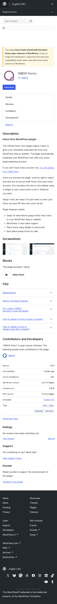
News (5, 502)
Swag (34, 534)
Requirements (9, 292)
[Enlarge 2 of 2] (50, 246)
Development (11, 117)
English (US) (49, 400)
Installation (10, 111)
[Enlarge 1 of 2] (24, 246)
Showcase (35, 498)
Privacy (6, 512)
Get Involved (36, 520)
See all (51, 438)
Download (9, 87)
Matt (6, 547)
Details (8, 97)
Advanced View (10, 418)
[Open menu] (53, 4)
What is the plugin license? (15, 301)
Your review (8, 438)
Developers (8, 530)
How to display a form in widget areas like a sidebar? (16, 328)
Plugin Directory (10, 12)
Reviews (9, 104)
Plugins (33, 507)
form (45, 406)
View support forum (12, 458)
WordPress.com (12, 543)
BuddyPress (10, 557)
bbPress (8, 552)
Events (33, 525)
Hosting (6, 507)
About (5, 498)
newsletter (39, 411)
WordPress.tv (10, 534)
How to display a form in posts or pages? (23, 319)
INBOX (24, 77)
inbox (51, 406)
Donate (35, 530)
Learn (5, 520)
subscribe (49, 411)
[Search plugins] (30, 21)
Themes (34, 502)
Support (9, 124)
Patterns (34, 512)
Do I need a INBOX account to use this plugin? (16, 309)
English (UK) (15, 569)
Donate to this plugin (13, 482)
